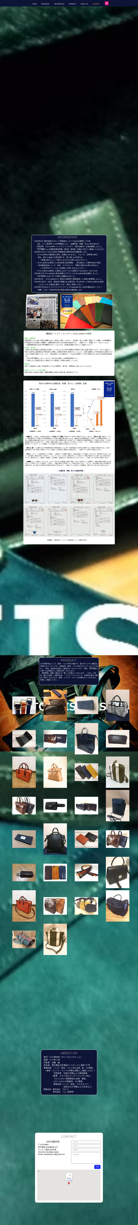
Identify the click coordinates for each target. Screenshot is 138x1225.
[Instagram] (107, 3)
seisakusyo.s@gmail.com (54, 1154)
